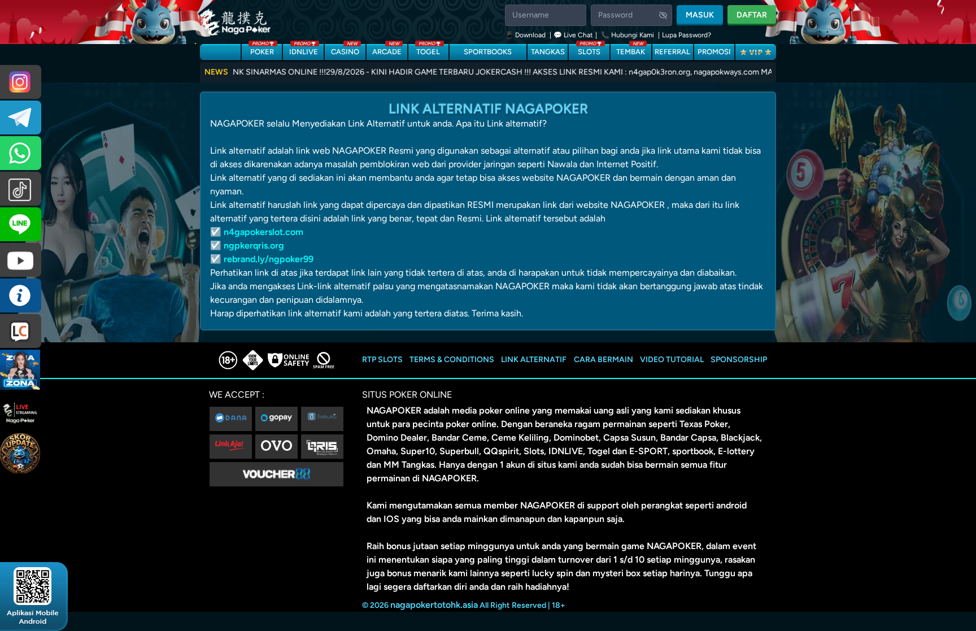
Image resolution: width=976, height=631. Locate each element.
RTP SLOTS (382, 359)
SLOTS (589, 50)
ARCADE (387, 50)
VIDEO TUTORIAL (672, 359)
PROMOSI (714, 51)
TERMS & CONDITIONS (451, 359)
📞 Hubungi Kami (627, 35)
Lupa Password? (686, 35)
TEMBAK (630, 50)
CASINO (345, 50)
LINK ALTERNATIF (534, 359)
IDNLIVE (303, 50)
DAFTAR (752, 15)
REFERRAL (672, 51)
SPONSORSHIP (739, 359)
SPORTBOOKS (488, 51)
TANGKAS (548, 51)
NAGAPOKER (394, 410)
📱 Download (526, 35)
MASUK (700, 15)
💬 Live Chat (573, 35)
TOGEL (428, 50)
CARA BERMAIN (603, 359)
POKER (262, 50)
